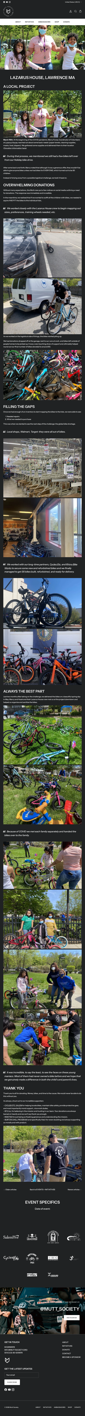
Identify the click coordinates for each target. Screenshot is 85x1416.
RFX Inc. (8, 1111)
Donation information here (15, 148)
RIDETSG (8, 1117)
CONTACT (66, 1353)
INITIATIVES (29, 22)
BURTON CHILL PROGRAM (16, 1120)
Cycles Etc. (55, 564)
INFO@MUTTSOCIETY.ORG (15, 1350)
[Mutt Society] (8, 11)
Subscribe (12, 1382)
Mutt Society (14, 1407)
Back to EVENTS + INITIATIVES (42, 1189)
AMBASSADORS (44, 22)
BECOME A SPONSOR (71, 1357)
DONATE (66, 22)
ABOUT (18, 22)
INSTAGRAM (72, 1318)
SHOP (57, 22)
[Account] (70, 11)
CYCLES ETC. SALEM (13, 1105)
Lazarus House (11, 142)
